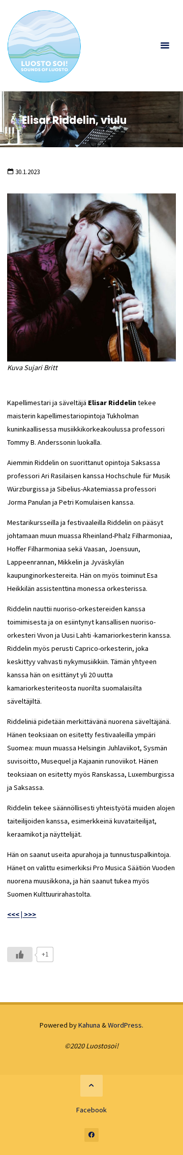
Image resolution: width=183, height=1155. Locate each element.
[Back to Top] (91, 1086)
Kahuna (88, 1025)
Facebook (91, 1109)
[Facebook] (91, 1135)
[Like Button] (20, 954)
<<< (13, 914)
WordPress (125, 1025)
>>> (29, 914)
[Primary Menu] (164, 45)
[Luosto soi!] (44, 45)
